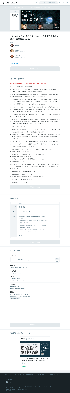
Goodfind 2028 (15, 386)
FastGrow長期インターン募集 (52, 374)
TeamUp (20, 387)
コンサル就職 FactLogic (46, 386)
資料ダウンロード (25, 389)
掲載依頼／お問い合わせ (31, 374)
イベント (11, 374)
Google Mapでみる (15, 298)
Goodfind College (22, 386)
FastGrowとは (21, 374)
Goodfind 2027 (8, 386)
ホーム (8, 7)
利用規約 (19, 389)
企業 (15, 374)
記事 (6, 374)
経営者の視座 (14, 63)
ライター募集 (41, 374)
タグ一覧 (35, 2)
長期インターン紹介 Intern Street (11, 387)
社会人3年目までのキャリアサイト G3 (34, 386)
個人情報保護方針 (13, 389)
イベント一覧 (13, 7)
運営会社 (7, 389)
